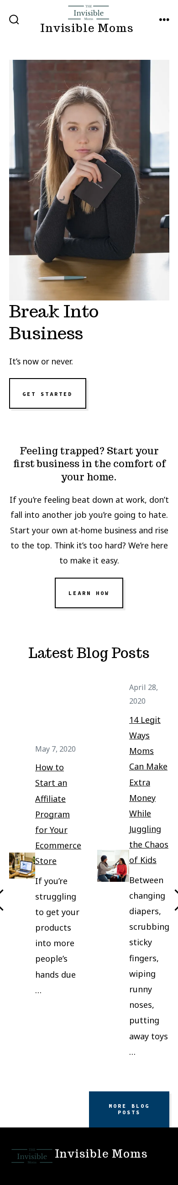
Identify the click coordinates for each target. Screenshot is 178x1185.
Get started (47, 393)
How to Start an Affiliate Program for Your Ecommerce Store (58, 814)
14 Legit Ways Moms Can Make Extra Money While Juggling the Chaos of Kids (148, 790)
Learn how (89, 593)
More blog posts (129, 1109)
